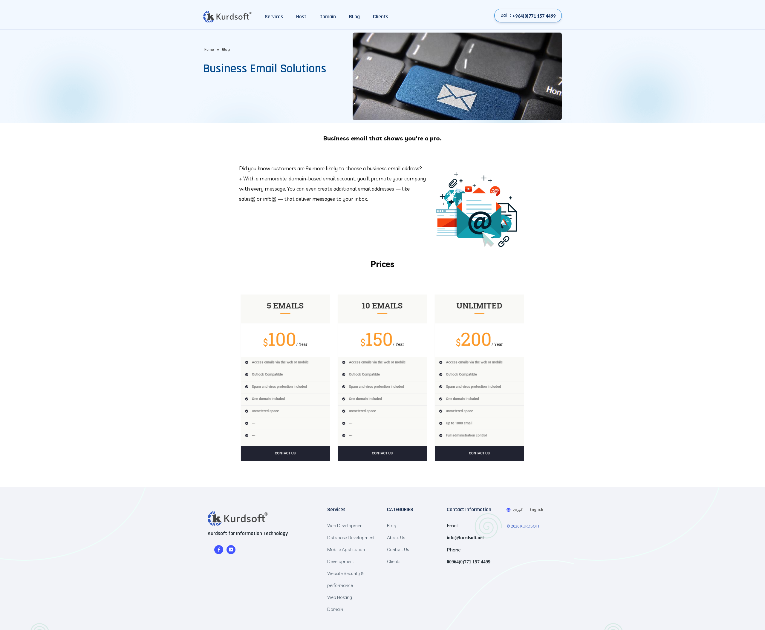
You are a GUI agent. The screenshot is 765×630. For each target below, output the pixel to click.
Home (209, 49)
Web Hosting (339, 597)
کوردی (518, 509)
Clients (380, 16)
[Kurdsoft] (238, 518)
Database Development (351, 537)
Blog (391, 525)
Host (301, 16)
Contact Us (398, 549)
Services (274, 16)
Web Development (345, 525)
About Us (396, 537)
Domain (327, 16)
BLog (354, 16)
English (536, 509)
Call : (528, 15)
